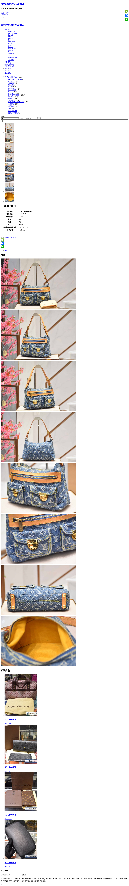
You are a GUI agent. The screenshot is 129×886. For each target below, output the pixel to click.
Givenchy (11, 43)
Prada (10, 52)
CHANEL (11, 85)
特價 (9, 108)
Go (39, 118)
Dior (9, 40)
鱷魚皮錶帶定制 (13, 113)
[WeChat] (64, 240)
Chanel (10, 38)
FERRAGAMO (13, 88)
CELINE (11, 83)
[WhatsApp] (64, 246)
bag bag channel (9, 64)
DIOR (10, 86)
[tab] (66, 250)
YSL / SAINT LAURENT (16, 102)
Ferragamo (11, 41)
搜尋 (24, 875)
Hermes (10, 47)
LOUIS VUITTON (14, 95)
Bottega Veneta (12, 33)
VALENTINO (12, 100)
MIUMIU (11, 97)
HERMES (11, 93)
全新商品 (8, 62)
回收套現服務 (9, 66)
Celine (10, 36)
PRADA (11, 98)
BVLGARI (11, 81)
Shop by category (10, 76)
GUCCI (10, 91)
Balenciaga (11, 31)
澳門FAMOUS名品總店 (12, 4)
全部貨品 (8, 29)
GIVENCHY (12, 90)
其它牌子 (11, 60)
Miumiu (10, 50)
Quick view (8, 723)
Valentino (11, 53)
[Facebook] (64, 243)
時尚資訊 (8, 70)
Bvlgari (10, 35)
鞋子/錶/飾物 (12, 57)
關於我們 (8, 68)
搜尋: (2, 875)
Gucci (10, 45)
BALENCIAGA (13, 78)
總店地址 (8, 73)
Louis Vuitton (12, 48)
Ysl (9, 55)
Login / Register (5, 12)
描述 (6, 250)
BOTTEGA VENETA (15, 79)
